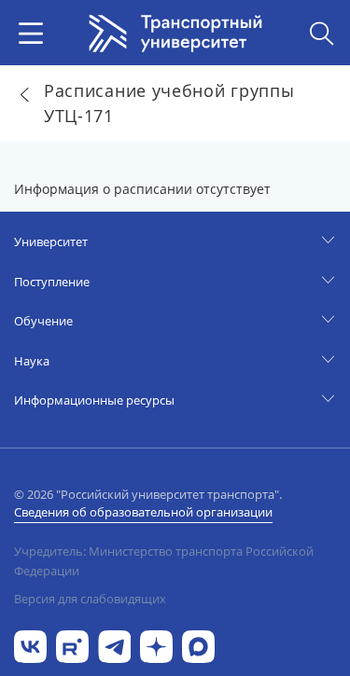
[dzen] (156, 645)
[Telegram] (114, 645)
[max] (198, 645)
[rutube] (72, 645)
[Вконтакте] (30, 645)
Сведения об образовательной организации (143, 512)
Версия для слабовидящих (90, 598)
